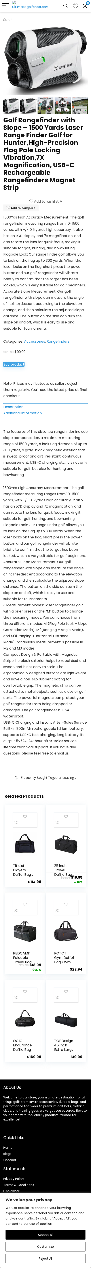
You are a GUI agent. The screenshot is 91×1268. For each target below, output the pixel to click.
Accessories (34, 341)
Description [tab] (13, 406)
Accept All (45, 1235)
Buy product (14, 364)
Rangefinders (58, 341)
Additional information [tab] (22, 413)
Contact (9, 1160)
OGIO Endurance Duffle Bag (22, 1045)
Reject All (46, 1258)
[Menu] (5, 6)
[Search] (65, 6)
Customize (45, 1246)
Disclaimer (11, 1191)
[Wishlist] (75, 6)
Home (8, 1147)
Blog (6, 1154)
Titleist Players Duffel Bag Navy (22, 872)
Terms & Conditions (18, 1185)
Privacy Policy (13, 1178)
